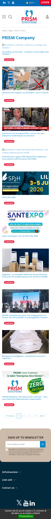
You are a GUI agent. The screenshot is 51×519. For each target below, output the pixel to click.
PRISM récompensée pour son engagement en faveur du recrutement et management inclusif (25, 316)
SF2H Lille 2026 (8, 197)
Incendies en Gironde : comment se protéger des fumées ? (25, 53)
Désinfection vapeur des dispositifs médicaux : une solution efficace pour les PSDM (24, 157)
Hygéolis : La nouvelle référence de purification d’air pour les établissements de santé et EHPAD (25, 275)
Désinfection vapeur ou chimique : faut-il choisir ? (25, 93)
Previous (11, 416)
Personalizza (26, 516)
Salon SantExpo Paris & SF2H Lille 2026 (20, 236)
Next (42, 416)
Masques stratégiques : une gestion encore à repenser (23, 357)
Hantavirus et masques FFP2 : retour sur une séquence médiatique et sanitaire (23, 134)
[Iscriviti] (42, 444)
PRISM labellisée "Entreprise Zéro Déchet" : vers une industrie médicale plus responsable (24, 397)
